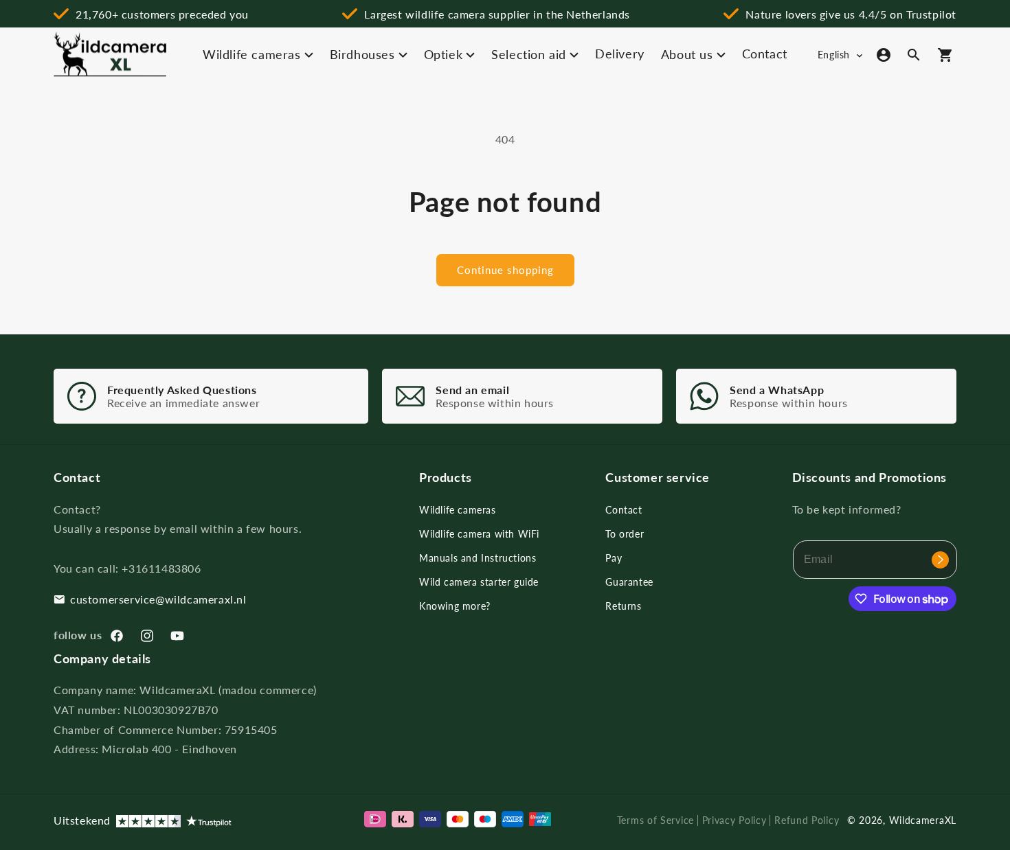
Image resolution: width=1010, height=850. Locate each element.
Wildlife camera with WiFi (479, 534)
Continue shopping (505, 270)
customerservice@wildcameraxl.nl (158, 599)
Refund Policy (806, 820)
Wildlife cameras (457, 510)
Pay (613, 558)
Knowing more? (455, 606)
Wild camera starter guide (479, 582)
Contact (623, 510)
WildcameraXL (922, 820)
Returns (623, 606)
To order (624, 534)
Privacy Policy (734, 820)
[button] (914, 55)
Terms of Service (655, 820)
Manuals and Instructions (477, 558)
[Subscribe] (940, 559)
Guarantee (629, 582)
